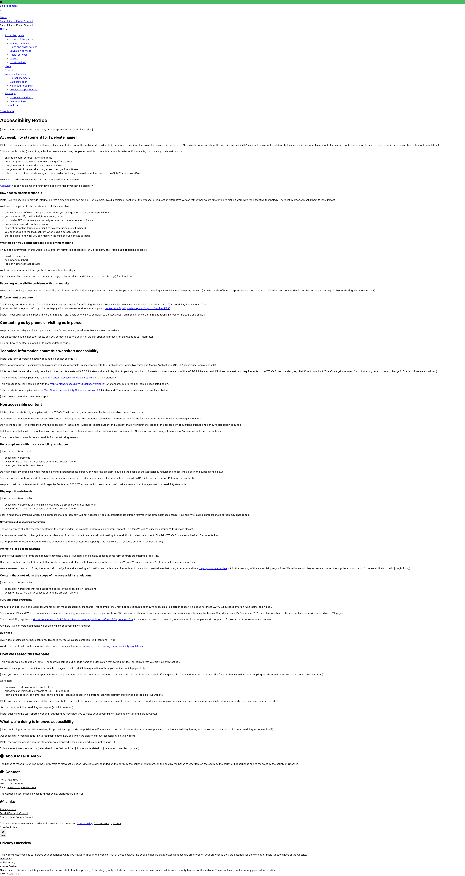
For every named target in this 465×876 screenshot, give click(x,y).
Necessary (9, 862)
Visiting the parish (20, 43)
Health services (18, 54)
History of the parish (21, 39)
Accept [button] (117, 823)
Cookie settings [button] (103, 823)
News (8, 66)
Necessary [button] (6, 858)
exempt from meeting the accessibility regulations (114, 646)
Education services (20, 50)
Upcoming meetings (21, 97)
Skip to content (9, 5)
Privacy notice (8, 809)
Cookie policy (85, 823)
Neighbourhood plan (21, 85)
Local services (18, 62)
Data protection (18, 81)
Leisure (14, 58)
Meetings (10, 93)
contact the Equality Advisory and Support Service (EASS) (138, 308)
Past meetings (18, 101)
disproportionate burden (213, 568)
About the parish (14, 35)
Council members (20, 77)
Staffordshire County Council (16, 817)
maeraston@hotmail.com (22, 787)
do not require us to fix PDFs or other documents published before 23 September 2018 (83, 619)
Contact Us (11, 105)
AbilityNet (5, 185)
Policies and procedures (23, 89)
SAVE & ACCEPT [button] (9, 874)
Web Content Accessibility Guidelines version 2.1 (73, 377)
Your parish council (16, 74)
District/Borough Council (14, 813)
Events (9, 70)
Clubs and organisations (23, 47)
